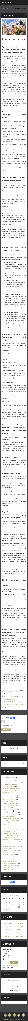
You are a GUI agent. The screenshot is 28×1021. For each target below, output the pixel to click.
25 (9, 909)
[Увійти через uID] (11, 718)
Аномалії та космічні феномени (10, 788)
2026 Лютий (20, 926)
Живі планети (6, 856)
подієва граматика (8, 699)
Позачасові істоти (7, 827)
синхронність (20, 698)
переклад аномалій (13, 696)
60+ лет (6, 958)
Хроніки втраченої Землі (9, 786)
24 (6, 909)
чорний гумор (19, 706)
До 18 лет (6, 951)
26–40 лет (6, 955)
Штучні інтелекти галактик (9, 799)
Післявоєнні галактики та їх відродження (13, 829)
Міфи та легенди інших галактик (10, 779)
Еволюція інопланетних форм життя (11, 794)
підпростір (22, 704)
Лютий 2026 (14, 895)
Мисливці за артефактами (9, 837)
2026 (7, 8)
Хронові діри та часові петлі (9, 854)
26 (12, 909)
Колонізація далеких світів (9, 816)
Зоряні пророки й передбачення (10, 803)
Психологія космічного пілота (10, 796)
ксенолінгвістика (17, 699)
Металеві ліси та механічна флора (11, 858)
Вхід (17, 750)
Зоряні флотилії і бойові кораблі (10, 812)
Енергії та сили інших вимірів (10, 809)
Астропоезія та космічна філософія (11, 839)
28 (19, 909)
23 (4, 909)
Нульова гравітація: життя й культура (12, 818)
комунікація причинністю (10, 701)
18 (9, 907)
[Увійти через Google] (16, 718)
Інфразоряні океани (7, 859)
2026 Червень (19, 933)
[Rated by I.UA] (14, 980)
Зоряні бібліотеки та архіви (9, 861)
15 (23, 904)
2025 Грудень (20, 923)
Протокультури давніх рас (9, 844)
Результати (5, 965)
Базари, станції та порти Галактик (11, 841)
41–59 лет (6, 957)
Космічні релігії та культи (9, 833)
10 (6, 904)
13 (14, 904)
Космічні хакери (6, 843)
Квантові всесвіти (7, 822)
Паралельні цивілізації (8, 848)
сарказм (13, 706)
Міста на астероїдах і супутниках (11, 814)
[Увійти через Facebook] (14, 718)
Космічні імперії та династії (9, 781)
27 (14, 909)
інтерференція (7, 706)
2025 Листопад (8, 923)
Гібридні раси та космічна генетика (11, 826)
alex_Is (5, 694)
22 (23, 907)
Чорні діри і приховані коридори (10, 820)
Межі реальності (7, 869)
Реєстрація (12, 750)
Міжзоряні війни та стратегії (9, 790)
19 (12, 907)
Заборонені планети (8, 831)
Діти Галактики (6, 867)
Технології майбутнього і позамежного (12, 782)
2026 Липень (8, 936)
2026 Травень (8, 933)
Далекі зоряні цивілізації (9, 777)
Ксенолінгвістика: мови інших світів (12, 691)
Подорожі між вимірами (8, 824)
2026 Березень (8, 929)
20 (14, 907)
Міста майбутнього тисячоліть (10, 863)
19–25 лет (6, 953)
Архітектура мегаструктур (9, 852)
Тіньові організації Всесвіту (9, 797)
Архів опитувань (13, 965)
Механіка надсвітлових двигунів (10, 835)
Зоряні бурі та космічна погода (10, 865)
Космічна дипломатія (8, 811)
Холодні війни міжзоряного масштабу (12, 846)
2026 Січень (8, 926)
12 (12, 904)
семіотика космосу (12, 698)
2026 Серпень (19, 936)
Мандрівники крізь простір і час (10, 784)
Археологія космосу (7, 792)
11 (9, 904)
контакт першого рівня (13, 702)
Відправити (6, 729)
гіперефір (6, 696)
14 (19, 904)
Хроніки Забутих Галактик (8, 2)
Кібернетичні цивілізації (8, 801)
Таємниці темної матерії (8, 807)
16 (4, 907)
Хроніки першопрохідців (9, 805)
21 (14, 8)
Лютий (11, 8)
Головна (3, 8)
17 (6, 907)
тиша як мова (16, 704)
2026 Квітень (20, 929)
